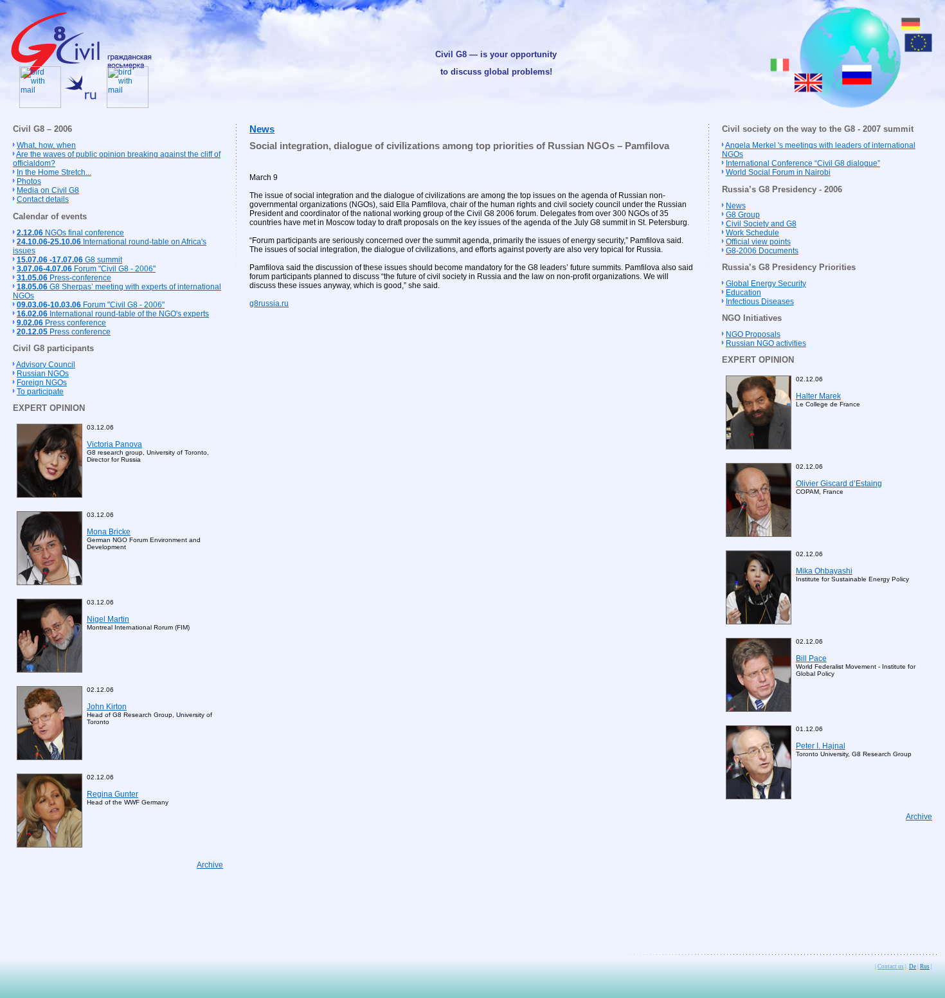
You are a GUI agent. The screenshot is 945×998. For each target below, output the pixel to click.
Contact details (43, 199)
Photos (29, 181)
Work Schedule (752, 232)
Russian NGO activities (766, 343)
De (912, 966)
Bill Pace (811, 658)
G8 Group (743, 214)
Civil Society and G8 (761, 223)
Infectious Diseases (760, 301)
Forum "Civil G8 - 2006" (86, 268)
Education (743, 292)
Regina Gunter (112, 794)
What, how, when (46, 145)
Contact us (891, 966)
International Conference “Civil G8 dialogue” (803, 163)
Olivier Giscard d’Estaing (839, 483)
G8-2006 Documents (762, 250)
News (261, 129)
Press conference (61, 322)
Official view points (758, 241)
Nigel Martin (108, 619)
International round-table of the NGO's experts (113, 313)
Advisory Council (45, 364)
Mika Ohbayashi (824, 571)
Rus (925, 966)
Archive (210, 864)
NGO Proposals (753, 334)
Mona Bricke (108, 531)
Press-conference (64, 277)
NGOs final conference (70, 232)
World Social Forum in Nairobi (778, 172)
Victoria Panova (114, 444)
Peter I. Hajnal (820, 745)
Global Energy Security (766, 283)
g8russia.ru (269, 303)
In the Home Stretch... (54, 172)
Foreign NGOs (42, 382)
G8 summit (69, 259)
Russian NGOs (43, 373)
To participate (40, 391)
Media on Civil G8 (48, 190)
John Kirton (107, 706)
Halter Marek (818, 396)
